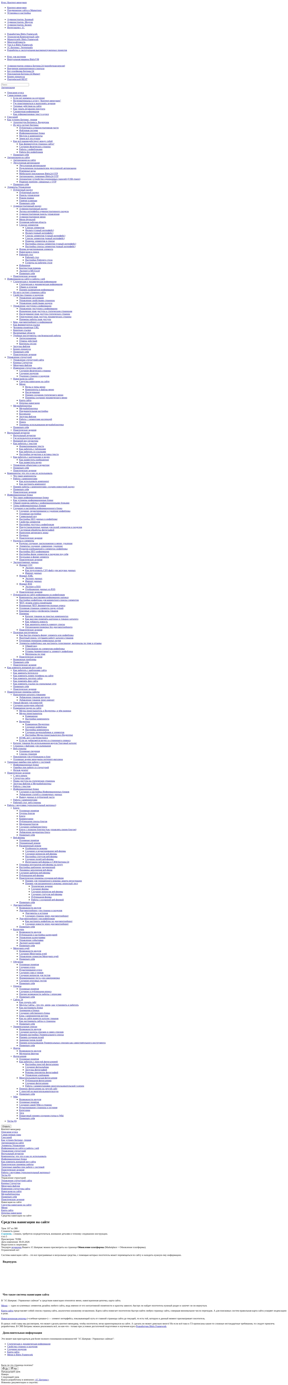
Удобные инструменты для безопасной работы (37, 335)
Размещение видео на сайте (27, 708)
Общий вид (31, 646)
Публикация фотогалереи (38, 1080)
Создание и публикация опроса (35, 991)
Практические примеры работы (23, 692)
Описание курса (15, 92)
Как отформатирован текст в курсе (31, 114)
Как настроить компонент (32, 484)
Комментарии (26, 818)
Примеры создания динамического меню (46, 397)
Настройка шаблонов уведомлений (37, 867)
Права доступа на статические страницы (34, 781)
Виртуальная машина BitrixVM (23, 59)
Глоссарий (12, 117)
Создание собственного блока (34, 1013)
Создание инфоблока (36, 727)
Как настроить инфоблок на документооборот (48, 921)
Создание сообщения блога (33, 827)
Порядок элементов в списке (40, 241)
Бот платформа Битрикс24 (20, 71)
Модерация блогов (28, 824)
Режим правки (26, 198)
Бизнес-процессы (16, 76)
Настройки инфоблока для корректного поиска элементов (49, 600)
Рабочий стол (26, 254)
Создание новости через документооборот (47, 924)
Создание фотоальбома (37, 1067)
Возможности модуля (30, 907)
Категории (24, 1110)
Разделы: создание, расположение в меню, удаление (45, 543)
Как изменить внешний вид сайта (24, 667)
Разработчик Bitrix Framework (22, 34)
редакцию (16, 1247)
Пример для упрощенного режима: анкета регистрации (53, 880)
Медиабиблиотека (22, 405)
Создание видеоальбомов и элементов (44, 732)
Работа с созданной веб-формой (47, 899)
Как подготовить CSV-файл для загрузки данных (50, 570)
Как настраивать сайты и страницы (37, 1021)
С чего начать (20, 775)
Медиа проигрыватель (30, 713)
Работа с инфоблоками (30, 149)
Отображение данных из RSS (40, 589)
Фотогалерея (19, 1056)
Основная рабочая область (32, 222)
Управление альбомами (37, 1075)
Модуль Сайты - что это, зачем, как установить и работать (49, 1005)
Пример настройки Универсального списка (41, 1034)
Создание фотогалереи (36, 1083)
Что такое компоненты (24, 476)
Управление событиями (31, 940)
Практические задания (24, 276)
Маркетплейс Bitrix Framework (22, 39)
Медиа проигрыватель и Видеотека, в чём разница (45, 710)
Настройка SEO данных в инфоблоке (38, 519)
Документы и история (36, 913)
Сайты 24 (18, 999)
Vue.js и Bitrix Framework (20, 44)
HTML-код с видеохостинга (33, 737)
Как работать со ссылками (32, 451)
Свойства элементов (29, 521)
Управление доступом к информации (32, 306)
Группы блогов (27, 813)
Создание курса (27, 967)
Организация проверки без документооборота (48, 627)
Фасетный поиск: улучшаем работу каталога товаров (46, 638)
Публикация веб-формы (31, 875)
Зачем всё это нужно (29, 138)
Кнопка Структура (22, 362)
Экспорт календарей (29, 943)
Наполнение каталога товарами (29, 694)
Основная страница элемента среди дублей (41, 608)
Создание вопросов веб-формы (41, 854)
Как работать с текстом (25, 443)
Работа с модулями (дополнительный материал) (31, 805)
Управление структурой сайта (28, 360)
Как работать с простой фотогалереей (38, 1061)
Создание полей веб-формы (39, 859)
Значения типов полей (30, 1040)
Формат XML (26, 575)
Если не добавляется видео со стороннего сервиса (44, 740)
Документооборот (22, 905)
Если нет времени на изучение (29, 98)
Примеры (24, 613)
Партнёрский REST (17, 79)
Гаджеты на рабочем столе (38, 262)
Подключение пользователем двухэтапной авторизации (47, 168)
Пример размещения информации (36, 289)
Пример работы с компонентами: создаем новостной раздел (43, 486)
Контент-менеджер (17, 7)
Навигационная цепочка (13, 1318)
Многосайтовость (16, 42)
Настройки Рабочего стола (38, 260)
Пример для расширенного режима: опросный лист (51, 883)
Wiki (15, 1096)
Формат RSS (25, 584)
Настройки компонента (37, 719)
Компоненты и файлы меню (39, 389)
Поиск (22, 422)
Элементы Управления (19, 187)
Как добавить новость (36, 621)
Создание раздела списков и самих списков (41, 1032)
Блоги (16, 808)
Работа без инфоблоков (31, 152)
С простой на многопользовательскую (38, 1091)
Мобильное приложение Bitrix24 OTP (38, 173)
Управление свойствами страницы (37, 300)
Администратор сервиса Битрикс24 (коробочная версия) (36, 65)
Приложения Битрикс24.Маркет (23, 74)
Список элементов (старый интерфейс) (45, 235)
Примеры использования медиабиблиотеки (41, 424)
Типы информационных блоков (29, 505)
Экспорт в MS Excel (29, 270)
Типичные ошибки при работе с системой (28, 762)
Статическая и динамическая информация (34, 281)
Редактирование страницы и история (38, 1107)
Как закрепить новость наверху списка (45, 624)
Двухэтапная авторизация (26, 163)
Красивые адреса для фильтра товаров (38, 611)
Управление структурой (19, 357)
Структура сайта (21, 778)
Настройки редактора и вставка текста (39, 454)
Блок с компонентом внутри (33, 1015)
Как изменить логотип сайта (27, 678)
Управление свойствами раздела (35, 303)
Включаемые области (24, 333)
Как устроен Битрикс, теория (22, 119)
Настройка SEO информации (34, 551)
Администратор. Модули (20, 22)
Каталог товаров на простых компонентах (46, 616)
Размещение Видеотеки (37, 724)
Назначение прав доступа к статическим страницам (45, 311)
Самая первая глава (17, 95)
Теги (21, 1113)
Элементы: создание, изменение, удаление (41, 546)
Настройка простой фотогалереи (42, 1064)
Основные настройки (30, 513)
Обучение (18, 961)
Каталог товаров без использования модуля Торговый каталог (45, 743)
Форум (16, 1048)
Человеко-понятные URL (26, 327)
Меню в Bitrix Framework (20, 1354)
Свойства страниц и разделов (28, 295)
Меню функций (27, 219)
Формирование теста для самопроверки (39, 978)
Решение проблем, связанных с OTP (37, 181)
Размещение (31, 716)
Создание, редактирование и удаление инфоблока (44, 511)
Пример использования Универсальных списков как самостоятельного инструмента (62, 1042)
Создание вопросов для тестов (34, 975)
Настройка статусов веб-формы (41, 856)
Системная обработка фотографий (36, 530)
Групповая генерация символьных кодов (40, 640)
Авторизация (8, 87)
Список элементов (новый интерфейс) (45, 238)
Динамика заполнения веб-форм (35, 870)
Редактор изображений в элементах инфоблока (43, 548)
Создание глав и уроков (31, 972)
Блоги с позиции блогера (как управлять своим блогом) (47, 829)
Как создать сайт (27, 1002)
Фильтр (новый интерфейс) (39, 233)
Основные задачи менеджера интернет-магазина (38, 759)
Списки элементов (28, 225)
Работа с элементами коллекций (35, 419)
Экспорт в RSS (33, 586)
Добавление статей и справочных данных (40, 794)
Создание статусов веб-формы (46, 894)
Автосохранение (27, 338)
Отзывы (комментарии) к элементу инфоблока (49, 651)
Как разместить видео (30, 462)
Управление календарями (32, 937)
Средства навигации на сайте (34, 381)
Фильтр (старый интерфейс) (39, 230)
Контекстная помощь (30, 268)
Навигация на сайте (23, 378)
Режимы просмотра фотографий (41, 1072)
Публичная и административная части (39, 127)
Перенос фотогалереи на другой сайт (38, 1088)
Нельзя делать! (20, 770)
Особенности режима (36, 848)
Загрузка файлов (21, 346)
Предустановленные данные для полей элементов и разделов (50, 527)
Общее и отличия (28, 287)
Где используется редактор (26, 438)
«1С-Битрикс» (41, 1379)
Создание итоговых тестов (33, 980)
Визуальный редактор (18, 432)
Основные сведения (29, 751)
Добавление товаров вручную (34, 697)
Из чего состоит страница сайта (29, 292)
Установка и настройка (19, 13)
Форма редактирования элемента (36, 249)
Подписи (23, 535)
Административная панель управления (39, 214)
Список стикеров (28, 754)
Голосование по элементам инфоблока (45, 648)
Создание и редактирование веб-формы (45, 851)
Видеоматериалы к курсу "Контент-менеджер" (37, 100)
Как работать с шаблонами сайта (30, 670)
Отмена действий (28, 341)
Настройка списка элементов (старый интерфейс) (50, 243)
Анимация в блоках (29, 1010)
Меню (22, 384)
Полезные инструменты (25, 632)
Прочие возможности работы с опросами (40, 994)
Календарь (18, 929)
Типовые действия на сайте (27, 106)
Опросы (17, 986)
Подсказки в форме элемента (34, 557)
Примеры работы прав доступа (35, 319)
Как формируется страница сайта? (36, 144)
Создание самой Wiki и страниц (35, 1105)
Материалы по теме (35, 654)
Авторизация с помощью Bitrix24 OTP (38, 176)
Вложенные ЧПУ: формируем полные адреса (42, 605)
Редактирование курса (30, 970)
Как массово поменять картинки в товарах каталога (51, 619)
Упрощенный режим (29, 843)
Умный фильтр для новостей (27, 702)
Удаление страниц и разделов (34, 376)
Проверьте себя (21, 154)
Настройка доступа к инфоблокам (36, 524)
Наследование (32, 392)
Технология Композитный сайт (23, 36)
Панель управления (29, 195)
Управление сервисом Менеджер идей (38, 956)
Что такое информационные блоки (31, 497)
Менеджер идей (21, 948)
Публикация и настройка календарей (38, 934)
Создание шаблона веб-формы (34, 872)
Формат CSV (26, 565)
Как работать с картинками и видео (31, 457)
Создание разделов (29, 373)
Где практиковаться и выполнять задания (34, 103)
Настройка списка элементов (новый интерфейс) (50, 246)
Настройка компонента (37, 729)
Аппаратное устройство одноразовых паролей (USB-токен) (49, 179)
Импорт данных (33, 573)
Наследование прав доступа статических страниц (44, 314)
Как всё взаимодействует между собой (33, 141)
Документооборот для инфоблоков (37, 918)
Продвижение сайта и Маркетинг (24, 10)
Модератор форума (29, 1053)
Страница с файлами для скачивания (32, 746)
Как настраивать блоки (31, 1007)
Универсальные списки (25, 1026)
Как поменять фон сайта (25, 681)
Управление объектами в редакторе (31, 465)
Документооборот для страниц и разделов (40, 910)
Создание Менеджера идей (33, 953)
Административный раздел (27, 206)
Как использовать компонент (34, 481)
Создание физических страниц (35, 146)
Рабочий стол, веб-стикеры (27, 802)
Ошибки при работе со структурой (31, 767)
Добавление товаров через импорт (36, 700)
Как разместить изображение (34, 459)
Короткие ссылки (22, 330)
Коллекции (25, 414)
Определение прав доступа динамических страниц (45, 316)
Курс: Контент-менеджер (14, 2)
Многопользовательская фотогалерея (38, 1078)
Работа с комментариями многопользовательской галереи (54, 1086)
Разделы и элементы (23, 540)
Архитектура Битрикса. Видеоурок (31, 122)
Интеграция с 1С (16, 27)
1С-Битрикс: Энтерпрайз (20, 47)
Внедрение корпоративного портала (25, 68)
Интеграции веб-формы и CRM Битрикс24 (47, 862)
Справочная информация (26, 111)
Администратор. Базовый (20, 19)
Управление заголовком (31, 297)
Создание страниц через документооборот (47, 916)
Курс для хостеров (16, 56)
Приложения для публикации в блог (32, 756)
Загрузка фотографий (36, 1069)
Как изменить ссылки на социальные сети (34, 683)
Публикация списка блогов (33, 821)
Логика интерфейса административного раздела (44, 211)
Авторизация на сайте (18, 157)
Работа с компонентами (25, 478)
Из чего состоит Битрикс (26, 125)
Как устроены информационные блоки (33, 500)
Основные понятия (29, 810)
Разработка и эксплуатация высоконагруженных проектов (37, 50)
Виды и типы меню (35, 387)
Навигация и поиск (29, 252)
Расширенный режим (30, 845)
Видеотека (24, 721)
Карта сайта (25, 400)
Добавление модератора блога (34, 832)
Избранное (24, 265)
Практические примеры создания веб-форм (41, 878)
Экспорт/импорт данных (26, 562)
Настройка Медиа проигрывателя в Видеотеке (49, 735)
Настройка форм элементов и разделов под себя (43, 554)
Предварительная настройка (33, 411)
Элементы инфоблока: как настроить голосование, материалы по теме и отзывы (60, 643)
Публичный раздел (23, 189)
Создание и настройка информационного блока (37, 508)
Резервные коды (27, 171)
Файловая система (28, 130)
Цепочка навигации (29, 403)
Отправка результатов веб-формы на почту (41, 864)
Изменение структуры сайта (27, 368)
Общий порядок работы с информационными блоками (41, 503)
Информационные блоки (32, 133)
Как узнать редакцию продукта (29, 109)
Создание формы (40, 889)
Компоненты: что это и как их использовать (29, 473)
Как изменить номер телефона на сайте (33, 675)
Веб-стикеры (19, 748)
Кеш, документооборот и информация (32, 322)
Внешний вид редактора (25, 441)
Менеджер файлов (22, 365)
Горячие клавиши (28, 200)
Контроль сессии (27, 343)
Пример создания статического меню (44, 395)
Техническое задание (42, 886)
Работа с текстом (21, 786)
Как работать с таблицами (32, 449)
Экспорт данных (33, 567)
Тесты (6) (12, 1121)
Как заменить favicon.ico (25, 673)
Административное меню (32, 216)
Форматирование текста (31, 446)
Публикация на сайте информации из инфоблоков (39, 594)
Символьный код (28, 516)
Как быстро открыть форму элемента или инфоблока (46, 635)
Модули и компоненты (31, 136)
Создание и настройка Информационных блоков (44, 791)
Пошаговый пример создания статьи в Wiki (41, 1115)
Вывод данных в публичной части (37, 797)
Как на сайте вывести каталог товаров (38, 1018)
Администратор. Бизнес (19, 25)
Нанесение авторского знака (33, 532)
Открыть (6, 1126)
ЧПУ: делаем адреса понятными (35, 602)
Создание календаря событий (28, 705)
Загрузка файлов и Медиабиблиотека (32, 783)
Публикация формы (41, 897)
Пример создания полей (31, 1037)
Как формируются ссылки (26, 324)
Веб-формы (19, 837)
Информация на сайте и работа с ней (26, 279)
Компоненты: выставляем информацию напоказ (44, 597)
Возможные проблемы (24, 659)
